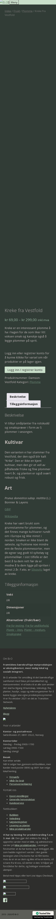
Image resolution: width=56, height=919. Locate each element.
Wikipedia (11, 516)
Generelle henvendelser (22, 799)
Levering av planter (19, 825)
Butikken (13, 814)
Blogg (6, 713)
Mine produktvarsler (20, 828)
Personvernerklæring (20, 783)
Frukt (17, 11)
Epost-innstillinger (19, 795)
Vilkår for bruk (16, 780)
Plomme (27, 11)
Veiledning (14, 818)
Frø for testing (15, 626)
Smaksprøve (13, 634)
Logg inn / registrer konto (24, 370)
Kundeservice (16, 802)
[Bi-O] (4, 2)
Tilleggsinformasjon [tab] (24, 404)
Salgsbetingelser (18, 821)
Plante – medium (34, 630)
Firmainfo (14, 776)
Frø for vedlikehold (36, 626)
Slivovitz (36, 569)
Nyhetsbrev (9, 707)
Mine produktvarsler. (25, 845)
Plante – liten (14, 630)
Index (8, 11)
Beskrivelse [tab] (18, 397)
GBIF (8, 509)
